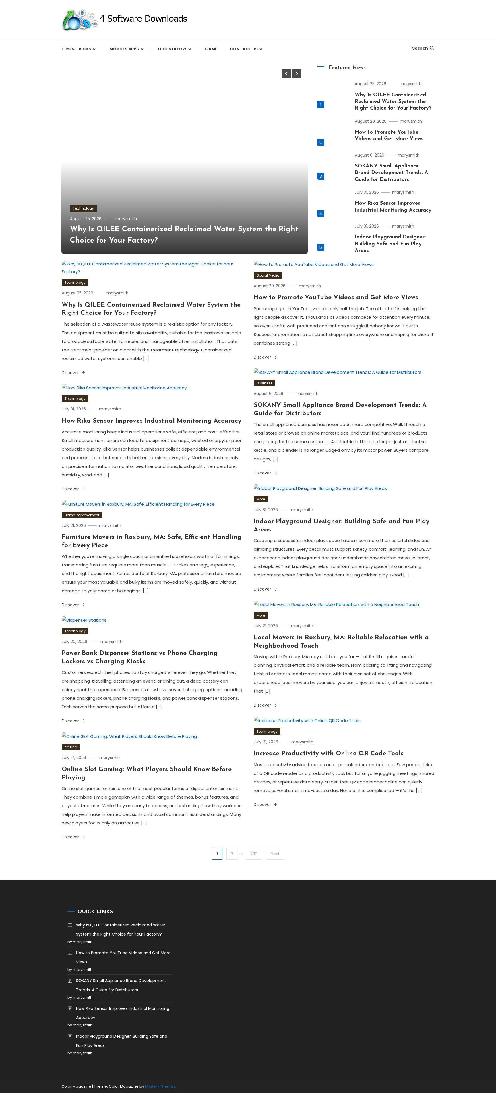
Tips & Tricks (76, 49)
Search (420, 48)
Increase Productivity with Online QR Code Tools (329, 753)
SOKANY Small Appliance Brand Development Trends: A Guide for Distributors (391, 173)
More (261, 499)
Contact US (244, 49)
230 (253, 854)
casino (71, 747)
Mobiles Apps (124, 49)
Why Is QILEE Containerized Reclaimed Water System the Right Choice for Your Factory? (393, 102)
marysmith (126, 219)
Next (275, 854)
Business (264, 383)
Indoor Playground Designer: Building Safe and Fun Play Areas (390, 244)
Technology (172, 49)
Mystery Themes (160, 1086)
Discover (71, 373)
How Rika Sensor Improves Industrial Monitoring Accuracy (151, 421)
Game (211, 49)
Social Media (268, 275)
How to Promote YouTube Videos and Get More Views (336, 297)
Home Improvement (82, 515)
